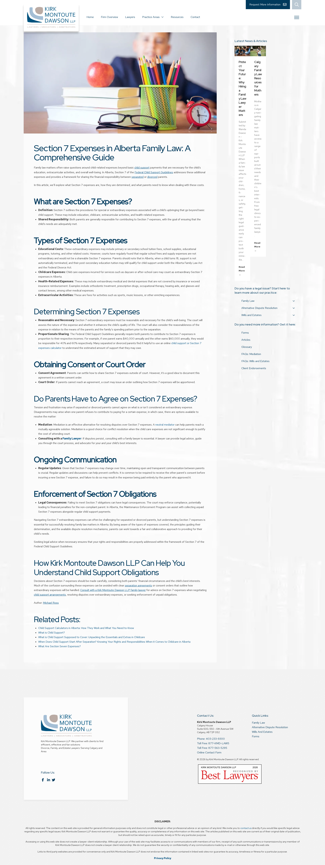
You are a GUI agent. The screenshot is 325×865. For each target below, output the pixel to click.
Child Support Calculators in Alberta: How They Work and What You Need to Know (86, 628)
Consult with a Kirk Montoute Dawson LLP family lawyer (113, 590)
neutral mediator (165, 424)
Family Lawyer (71, 438)
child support (141, 167)
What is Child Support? (51, 632)
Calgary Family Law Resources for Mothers (258, 78)
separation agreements (138, 585)
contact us (246, 828)
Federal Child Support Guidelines (154, 172)
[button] (296, 4)
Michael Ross (51, 603)
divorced (152, 177)
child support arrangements (50, 594)
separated (138, 177)
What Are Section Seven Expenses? (59, 646)
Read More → (242, 271)
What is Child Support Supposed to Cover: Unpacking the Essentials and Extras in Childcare (92, 637)
